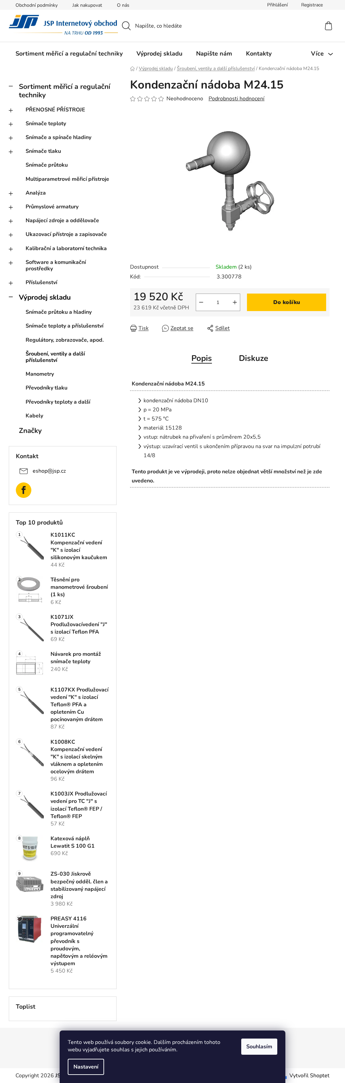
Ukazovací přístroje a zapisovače (66, 234)
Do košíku (286, 302)
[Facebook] (23, 490)
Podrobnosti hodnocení (236, 98)
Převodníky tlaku (46, 388)
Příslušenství (41, 282)
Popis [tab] (201, 358)
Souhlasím (259, 1046)
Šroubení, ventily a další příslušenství (55, 357)
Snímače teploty (46, 123)
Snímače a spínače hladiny (58, 137)
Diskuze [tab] (253, 358)
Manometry (40, 374)
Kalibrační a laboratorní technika (66, 248)
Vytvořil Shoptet (309, 1075)
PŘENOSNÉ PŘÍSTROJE (55, 109)
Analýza (36, 193)
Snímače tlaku (43, 151)
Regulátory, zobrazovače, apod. (65, 340)
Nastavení (85, 1067)
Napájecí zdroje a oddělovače (62, 220)
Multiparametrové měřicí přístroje (67, 179)
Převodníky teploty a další (58, 402)
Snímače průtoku (47, 165)
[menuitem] (69, 53)
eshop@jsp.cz (49, 471)
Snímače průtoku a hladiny (59, 312)
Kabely (34, 415)
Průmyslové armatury (52, 206)
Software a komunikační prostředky (56, 265)
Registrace (312, 5)
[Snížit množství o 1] (201, 302)
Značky (30, 430)
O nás (123, 5)
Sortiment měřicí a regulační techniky (64, 91)
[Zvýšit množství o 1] (235, 302)
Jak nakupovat (87, 5)
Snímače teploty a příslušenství (64, 326)
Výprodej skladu (45, 297)
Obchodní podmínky (36, 5)
